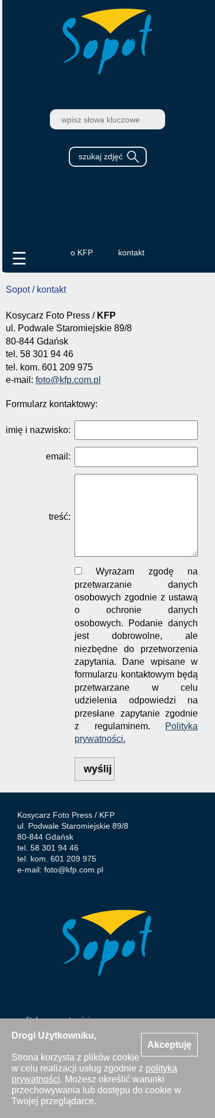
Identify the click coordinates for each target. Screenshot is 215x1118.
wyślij (98, 769)
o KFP (82, 252)
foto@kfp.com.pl (68, 380)
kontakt (131, 252)
